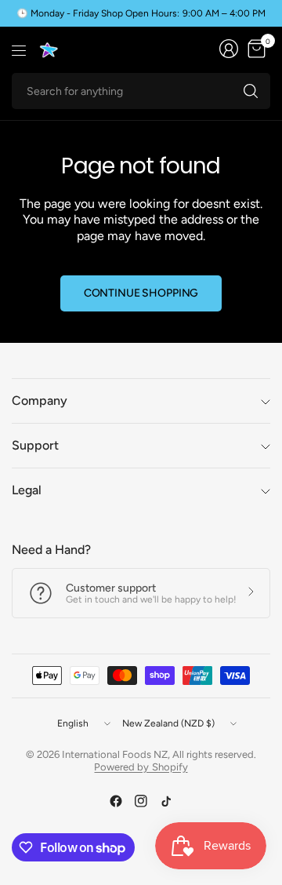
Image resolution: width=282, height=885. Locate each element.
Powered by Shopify (140, 767)
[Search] (250, 91)
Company (39, 400)
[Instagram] (141, 801)
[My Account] (229, 49)
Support (35, 445)
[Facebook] (115, 801)
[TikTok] (166, 801)
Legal (27, 490)
